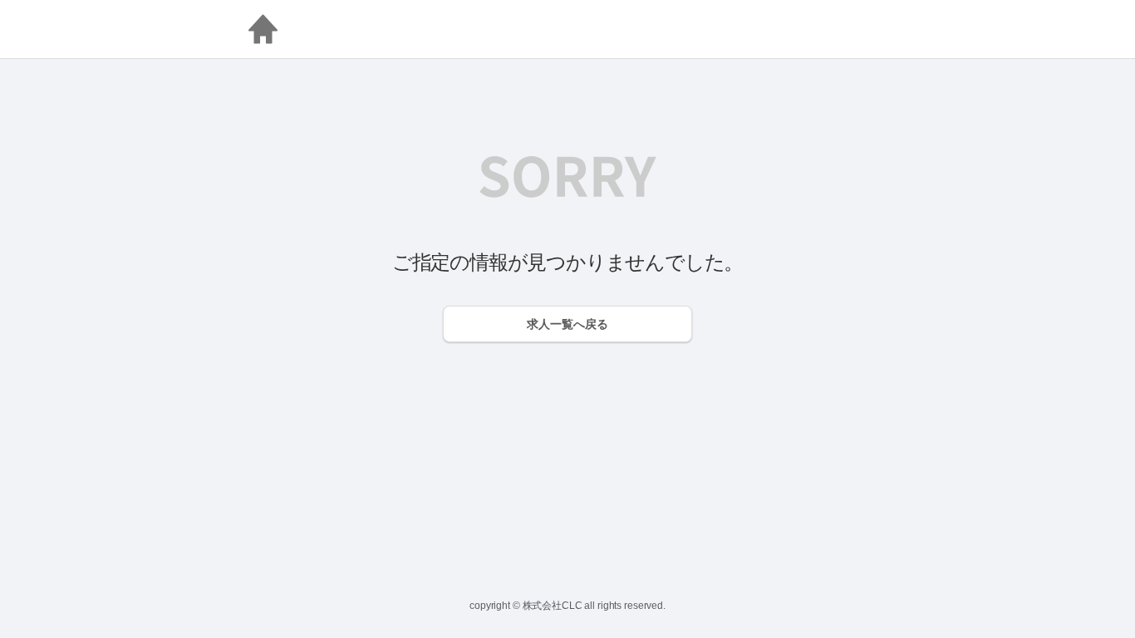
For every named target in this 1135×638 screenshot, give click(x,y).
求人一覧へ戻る (567, 324)
